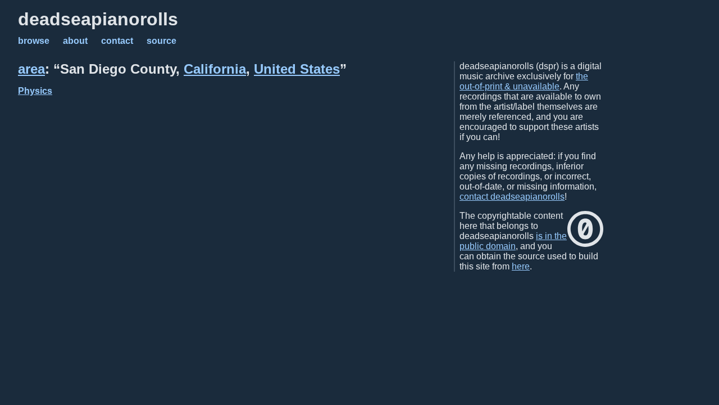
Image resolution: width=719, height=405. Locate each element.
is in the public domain (513, 241)
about (75, 41)
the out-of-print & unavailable (523, 81)
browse (33, 41)
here (521, 266)
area (31, 68)
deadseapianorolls (98, 19)
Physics (35, 91)
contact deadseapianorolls (512, 196)
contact (117, 41)
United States (297, 68)
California (215, 68)
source (161, 41)
